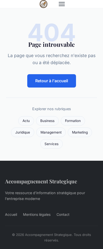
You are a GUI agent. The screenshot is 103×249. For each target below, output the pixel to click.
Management (51, 132)
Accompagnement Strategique (41, 181)
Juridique (22, 132)
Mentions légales (36, 214)
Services (51, 144)
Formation (73, 121)
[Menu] (62, 4)
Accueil (11, 214)
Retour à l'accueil (51, 80)
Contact (63, 214)
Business (47, 121)
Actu (26, 121)
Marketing (80, 132)
